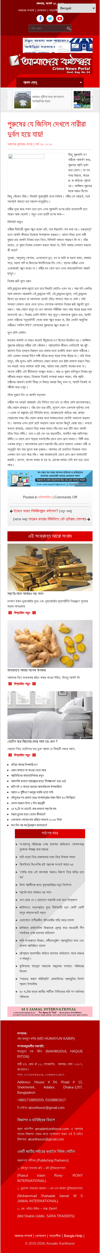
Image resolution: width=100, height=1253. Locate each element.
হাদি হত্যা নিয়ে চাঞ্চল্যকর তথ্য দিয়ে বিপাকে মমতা (47, 857)
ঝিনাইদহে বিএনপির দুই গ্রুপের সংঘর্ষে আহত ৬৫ (47, 864)
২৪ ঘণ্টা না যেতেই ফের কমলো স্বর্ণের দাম (33, 809)
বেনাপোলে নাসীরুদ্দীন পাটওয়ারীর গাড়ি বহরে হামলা (47, 920)
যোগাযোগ (41, 10)
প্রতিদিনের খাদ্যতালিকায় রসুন (27, 775)
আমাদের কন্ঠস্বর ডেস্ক (20, 144)
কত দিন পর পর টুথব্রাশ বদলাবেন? (29, 825)
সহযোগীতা (54, 10)
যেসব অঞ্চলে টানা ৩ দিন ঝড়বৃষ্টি (28, 803)
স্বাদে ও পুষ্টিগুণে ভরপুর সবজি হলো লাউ (32, 792)
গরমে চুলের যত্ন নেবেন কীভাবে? (28, 814)
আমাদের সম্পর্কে (26, 10)
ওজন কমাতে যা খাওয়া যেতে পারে (28, 770)
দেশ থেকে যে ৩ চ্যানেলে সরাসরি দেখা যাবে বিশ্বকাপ (48, 900)
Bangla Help (73, 1236)
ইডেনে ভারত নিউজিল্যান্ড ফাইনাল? (36, 511)
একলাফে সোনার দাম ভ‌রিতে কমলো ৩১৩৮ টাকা (36, 820)
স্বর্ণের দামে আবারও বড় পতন (35, 892)
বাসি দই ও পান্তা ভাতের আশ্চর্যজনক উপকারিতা (36, 787)
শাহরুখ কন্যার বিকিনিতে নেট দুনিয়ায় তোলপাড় (57, 519)
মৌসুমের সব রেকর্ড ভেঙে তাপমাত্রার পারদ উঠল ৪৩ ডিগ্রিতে (43, 797)
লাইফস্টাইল (45, 497)
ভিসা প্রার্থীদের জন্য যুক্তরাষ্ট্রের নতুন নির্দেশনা (45, 885)
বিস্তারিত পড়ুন (22, 613)
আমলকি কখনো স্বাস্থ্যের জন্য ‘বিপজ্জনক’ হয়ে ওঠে (38, 781)
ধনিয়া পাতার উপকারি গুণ (24, 765)
